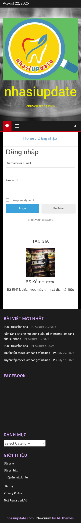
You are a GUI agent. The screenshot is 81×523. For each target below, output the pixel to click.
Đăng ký (9, 463)
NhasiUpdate (40, 91)
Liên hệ (8, 486)
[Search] (75, 126)
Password (12, 180)
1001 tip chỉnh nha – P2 (19, 326)
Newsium (43, 518)
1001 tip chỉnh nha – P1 (19, 345)
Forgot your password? (40, 219)
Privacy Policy (13, 493)
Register (58, 208)
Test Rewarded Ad (15, 500)
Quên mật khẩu (18, 477)
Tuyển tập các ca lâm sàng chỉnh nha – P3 (30, 360)
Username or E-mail (18, 163)
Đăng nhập (11, 470)
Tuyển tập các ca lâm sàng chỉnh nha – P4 (30, 352)
